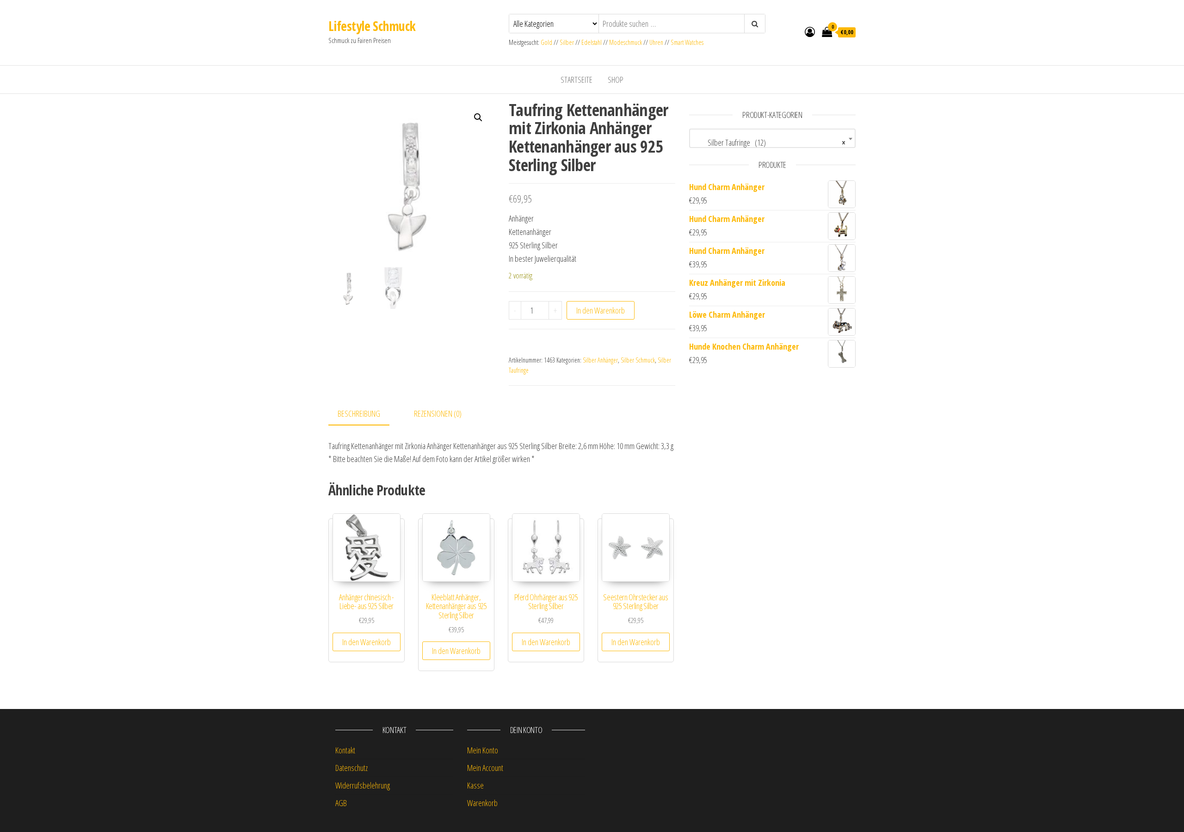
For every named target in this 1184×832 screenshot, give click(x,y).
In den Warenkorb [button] (366, 641)
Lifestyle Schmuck (371, 26)
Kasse (475, 785)
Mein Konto (482, 750)
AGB (341, 802)
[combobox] (772, 138)
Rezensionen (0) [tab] (438, 413)
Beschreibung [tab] (359, 413)
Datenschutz (351, 767)
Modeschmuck (625, 42)
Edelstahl (591, 42)
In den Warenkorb (600, 310)
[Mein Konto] (810, 31)
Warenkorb (482, 802)
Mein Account (485, 767)
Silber (567, 42)
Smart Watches (687, 42)
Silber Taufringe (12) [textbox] (769, 142)
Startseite (576, 79)
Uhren (656, 42)
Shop (615, 79)
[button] (478, 117)
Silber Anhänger (600, 360)
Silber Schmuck (638, 360)
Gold (547, 42)
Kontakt (345, 750)
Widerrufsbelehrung (362, 785)
